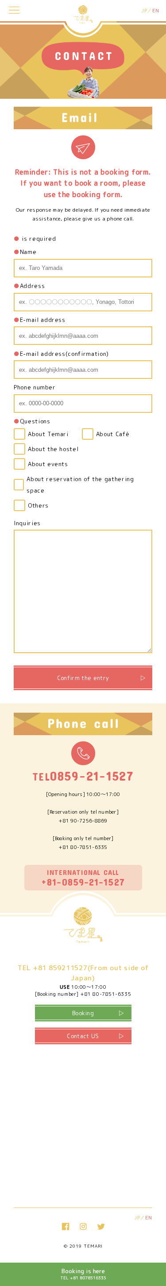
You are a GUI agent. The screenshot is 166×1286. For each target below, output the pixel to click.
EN (155, 10)
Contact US (83, 1036)
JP (144, 10)
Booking (83, 1013)
